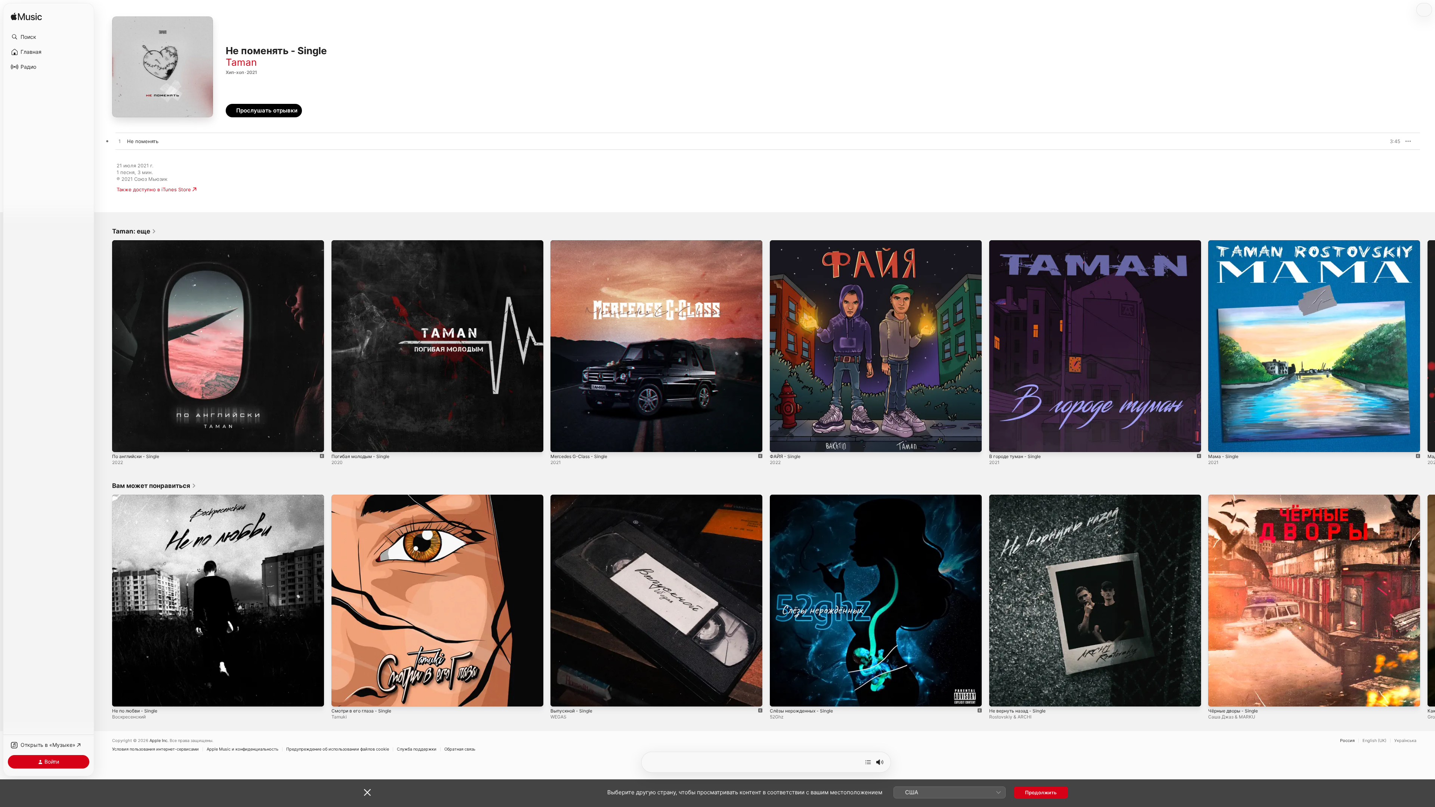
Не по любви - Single (137, 498)
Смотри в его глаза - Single (364, 498)
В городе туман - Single (1017, 243)
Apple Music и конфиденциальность (242, 749)
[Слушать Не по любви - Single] (121, 696)
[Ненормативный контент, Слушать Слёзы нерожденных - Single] (779, 696)
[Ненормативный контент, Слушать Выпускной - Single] (559, 696)
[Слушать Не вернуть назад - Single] (998, 696)
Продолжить (1041, 792)
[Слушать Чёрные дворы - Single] (1217, 696)
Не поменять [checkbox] (142, 141)
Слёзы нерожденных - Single (805, 498)
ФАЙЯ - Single (786, 243)
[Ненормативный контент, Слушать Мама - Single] (1217, 442)
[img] (26, 17)
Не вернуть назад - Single (1020, 498)
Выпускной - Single (573, 498)
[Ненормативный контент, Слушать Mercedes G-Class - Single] (559, 442)
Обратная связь (459, 749)
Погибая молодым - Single (363, 243)
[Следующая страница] (1427, 346)
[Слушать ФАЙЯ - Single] (779, 442)
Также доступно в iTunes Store (154, 189)
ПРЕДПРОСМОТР (1384, 141)
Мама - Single (1224, 243)
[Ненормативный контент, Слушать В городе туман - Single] (998, 442)
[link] (134, 231)
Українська (1405, 741)
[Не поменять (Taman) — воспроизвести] (119, 141)
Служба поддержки (416, 749)
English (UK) (1374, 741)
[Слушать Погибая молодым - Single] (340, 442)
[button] (48, 37)
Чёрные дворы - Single (1235, 498)
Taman (241, 62)
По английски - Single (138, 243)
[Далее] (868, 762)
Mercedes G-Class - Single (581, 243)
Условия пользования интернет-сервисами (155, 749)
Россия (1347, 741)
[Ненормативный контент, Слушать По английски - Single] (121, 442)
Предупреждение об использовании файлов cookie (337, 749)
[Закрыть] (367, 792)
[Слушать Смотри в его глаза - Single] (340, 696)
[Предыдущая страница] (104, 346)
